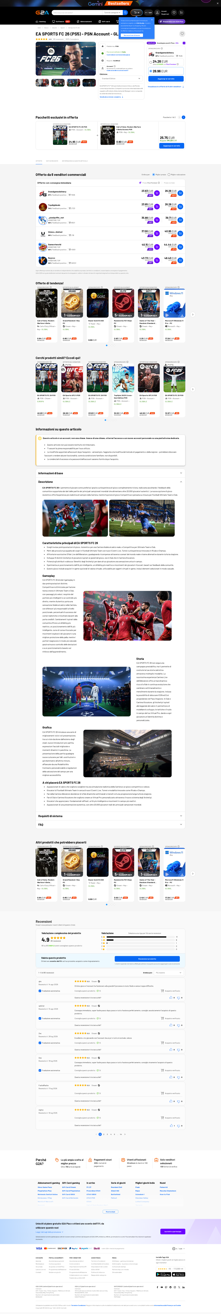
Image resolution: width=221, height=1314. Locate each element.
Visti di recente (52, 161)
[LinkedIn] (183, 1287)
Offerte (39, 161)
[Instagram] (175, 1287)
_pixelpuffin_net (56, 217)
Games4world (54, 244)
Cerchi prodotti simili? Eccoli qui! (58, 358)
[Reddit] (170, 1287)
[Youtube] (162, 1287)
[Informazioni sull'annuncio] (162, 48)
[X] (179, 1287)
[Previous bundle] (179, 117)
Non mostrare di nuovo (132, 35)
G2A (39, 28)
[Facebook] (157, 1287)
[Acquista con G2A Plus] (157, 193)
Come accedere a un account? (117, 70)
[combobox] (119, 78)
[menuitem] (41, 21)
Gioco (46, 28)
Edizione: (104, 74)
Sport (63, 28)
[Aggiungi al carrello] (180, 193)
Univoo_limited (55, 232)
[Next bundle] (183, 117)
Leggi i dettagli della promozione (48, 1232)
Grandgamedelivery (165, 52)
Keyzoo (51, 258)
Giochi (54, 28)
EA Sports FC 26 (74, 28)
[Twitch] (166, 1287)
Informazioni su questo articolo (75, 161)
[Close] (217, 3)
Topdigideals (54, 205)
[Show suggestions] (139, 78)
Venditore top (54, 220)
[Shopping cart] (181, 12)
